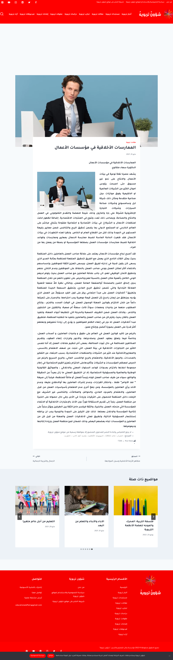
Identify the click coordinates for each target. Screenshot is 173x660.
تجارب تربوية (84, 14)
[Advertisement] (86, 44)
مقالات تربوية (97, 14)
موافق (51, 656)
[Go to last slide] (153, 516)
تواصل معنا (37, 593)
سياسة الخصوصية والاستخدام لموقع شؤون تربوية (145, 2)
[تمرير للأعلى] (160, 582)
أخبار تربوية (126, 14)
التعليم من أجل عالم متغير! (39, 521)
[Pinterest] (2, 2)
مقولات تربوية (56, 14)
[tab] (92, 549)
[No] (169, 655)
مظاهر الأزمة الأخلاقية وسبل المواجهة (122, 459)
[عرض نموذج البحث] (2, 14)
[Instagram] (16, 2)
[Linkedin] (22, 2)
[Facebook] (36, 2)
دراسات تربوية (71, 14)
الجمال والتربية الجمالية (44, 459)
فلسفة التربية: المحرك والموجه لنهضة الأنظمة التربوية (139, 525)
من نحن (169, 2)
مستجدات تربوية (113, 14)
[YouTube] (9, 2)
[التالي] (19, 516)
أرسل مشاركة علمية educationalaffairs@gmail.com (29, 601)
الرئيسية (123, 588)
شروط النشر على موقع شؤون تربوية (110, 2)
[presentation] (136, 500)
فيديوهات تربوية (27, 14)
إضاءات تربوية (42, 14)
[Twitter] (29, 2)
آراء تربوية (13, 14)
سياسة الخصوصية (37, 656)
